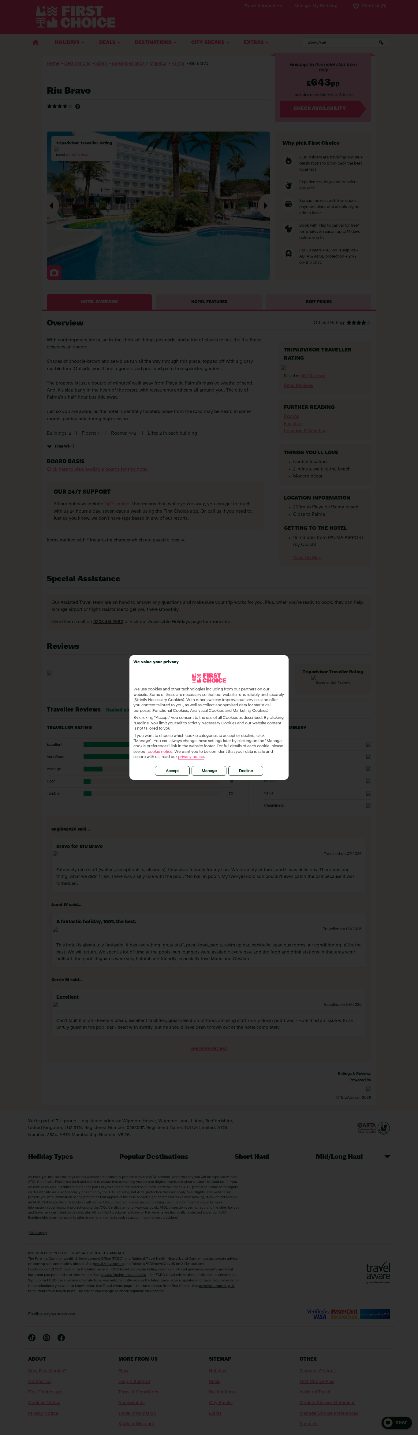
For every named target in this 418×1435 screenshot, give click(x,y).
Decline (246, 771)
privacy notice (191, 757)
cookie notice (160, 752)
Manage (209, 771)
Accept (172, 771)
